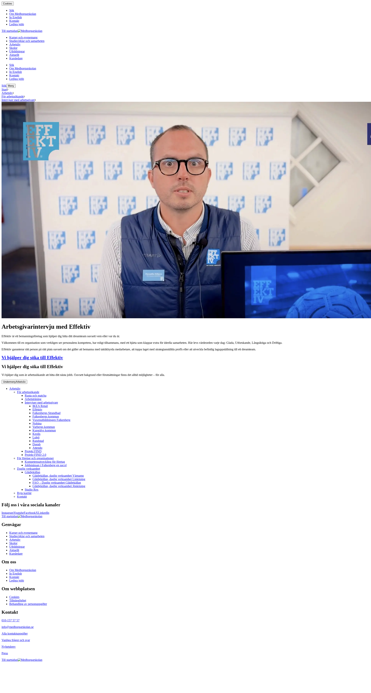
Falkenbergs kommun (45, 416)
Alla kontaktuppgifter (15, 633)
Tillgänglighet (17, 600)
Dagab (36, 444)
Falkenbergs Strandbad (46, 413)
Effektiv (37, 409)
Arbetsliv (7, 93)
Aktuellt (14, 550)
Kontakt (22, 496)
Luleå (35, 437)
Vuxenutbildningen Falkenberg (51, 420)
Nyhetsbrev (9, 646)
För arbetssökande (13, 96)
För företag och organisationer (35, 458)
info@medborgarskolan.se (18, 627)
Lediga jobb (16, 580)
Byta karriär (24, 493)
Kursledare (16, 553)
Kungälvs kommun (44, 430)
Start (4, 89)
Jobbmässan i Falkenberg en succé (46, 465)
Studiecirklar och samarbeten (26, 536)
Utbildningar (17, 546)
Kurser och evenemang (23, 532)
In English (15, 573)
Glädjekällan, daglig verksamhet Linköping (58, 479)
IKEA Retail (40, 406)
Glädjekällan (32, 472)
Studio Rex (31, 489)
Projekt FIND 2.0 (35, 454)
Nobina (37, 423)
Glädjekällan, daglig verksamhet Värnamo (58, 475)
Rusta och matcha (35, 395)
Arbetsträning (33, 399)
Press (5, 653)
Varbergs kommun (43, 427)
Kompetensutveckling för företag (45, 461)
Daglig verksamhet (28, 468)
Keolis (36, 433)
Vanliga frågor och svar (16, 640)
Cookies (7, 3)
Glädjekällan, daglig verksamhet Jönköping (58, 486)
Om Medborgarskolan (22, 570)
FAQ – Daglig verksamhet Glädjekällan (56, 482)
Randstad (38, 440)
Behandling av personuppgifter (28, 604)
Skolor (13, 543)
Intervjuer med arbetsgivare (18, 100)
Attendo (37, 447)
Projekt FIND (33, 451)
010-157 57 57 (11, 620)
